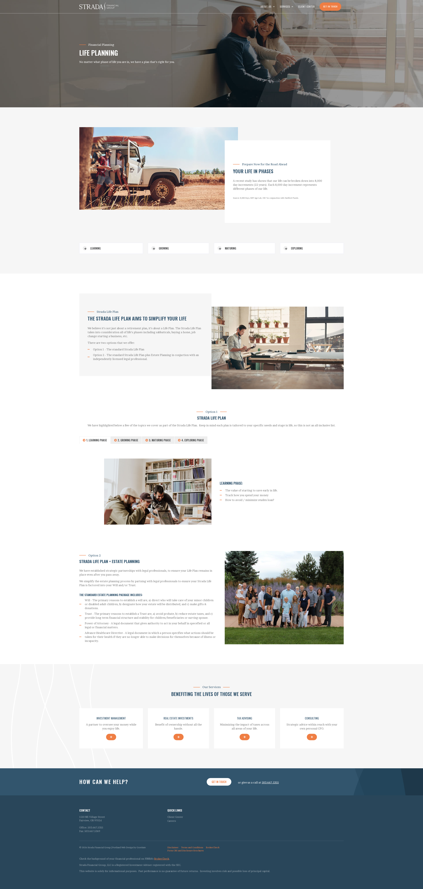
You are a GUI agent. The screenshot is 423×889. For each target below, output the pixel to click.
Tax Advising (244, 718)
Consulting (312, 718)
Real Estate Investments (178, 718)
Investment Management (111, 718)
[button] (111, 248)
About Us (266, 6)
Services (285, 6)
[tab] (94, 440)
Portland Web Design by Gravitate (129, 847)
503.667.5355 (270, 782)
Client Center (306, 6)
